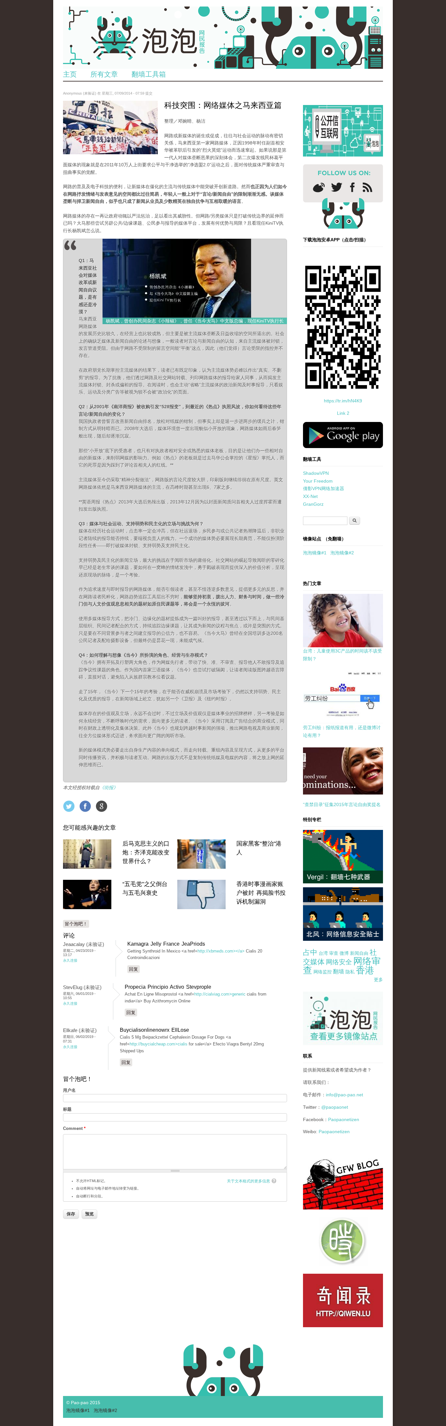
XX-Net (310, 496)
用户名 (69, 1090)
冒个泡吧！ (76, 923)
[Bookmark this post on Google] (101, 806)
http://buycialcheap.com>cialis (158, 1044)
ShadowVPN (316, 473)
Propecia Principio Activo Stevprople (168, 987)
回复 (133, 969)
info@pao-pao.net (344, 1094)
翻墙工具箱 (149, 74)
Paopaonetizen (343, 1119)
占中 (310, 952)
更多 (378, 979)
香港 (365, 970)
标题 (67, 1109)
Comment (74, 1128)
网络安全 (339, 962)
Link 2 (343, 413)
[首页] (223, 38)
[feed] (367, 187)
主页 (70, 74)
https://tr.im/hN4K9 (343, 400)
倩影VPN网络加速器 (323, 488)
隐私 (350, 971)
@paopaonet (334, 1107)
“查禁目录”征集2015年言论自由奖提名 (342, 804)
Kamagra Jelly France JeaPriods (166, 944)
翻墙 (338, 971)
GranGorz (313, 504)
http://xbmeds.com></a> (221, 951)
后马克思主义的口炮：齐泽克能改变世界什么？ (145, 852)
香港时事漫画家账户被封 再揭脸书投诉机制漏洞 (261, 893)
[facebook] (352, 187)
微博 (344, 953)
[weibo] (318, 187)
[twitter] (336, 187)
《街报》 (109, 787)
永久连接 (70, 960)
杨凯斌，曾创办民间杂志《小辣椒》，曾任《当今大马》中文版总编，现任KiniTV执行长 (195, 320)
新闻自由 (359, 953)
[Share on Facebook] (85, 806)
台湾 (323, 953)
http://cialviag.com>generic (220, 994)
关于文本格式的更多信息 (248, 1181)
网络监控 (322, 971)
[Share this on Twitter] (69, 806)
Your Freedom (318, 481)
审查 (333, 953)
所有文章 (104, 74)
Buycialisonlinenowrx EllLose (154, 1030)
